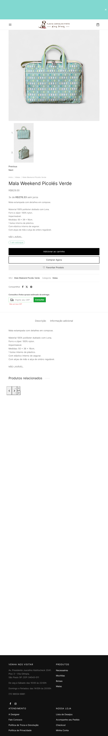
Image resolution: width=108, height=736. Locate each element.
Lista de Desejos (64, 714)
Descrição (40, 320)
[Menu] (10, 24)
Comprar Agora (54, 259)
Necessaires (62, 670)
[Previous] (9, 390)
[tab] (40, 320)
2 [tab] (18, 392)
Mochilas (60, 675)
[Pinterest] (31, 287)
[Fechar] (106, 10)
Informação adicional (61, 320)
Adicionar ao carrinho (54, 251)
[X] (26, 287)
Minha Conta (62, 730)
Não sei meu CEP (15, 304)
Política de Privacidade (20, 730)
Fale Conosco (15, 719)
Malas (17, 177)
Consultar (39, 300)
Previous (13, 166)
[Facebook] (22, 287)
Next (11, 170)
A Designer (14, 714)
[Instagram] (15, 703)
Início (11, 177)
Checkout (61, 725)
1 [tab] (18, 388)
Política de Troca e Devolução (24, 725)
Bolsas (59, 681)
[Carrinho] (97, 24)
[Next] (14, 390)
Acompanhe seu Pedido (68, 719)
